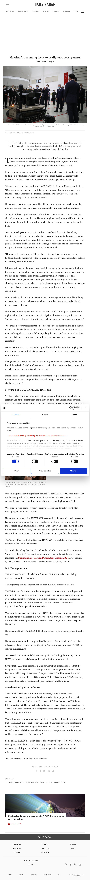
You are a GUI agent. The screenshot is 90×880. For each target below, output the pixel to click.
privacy (21, 874)
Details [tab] (45, 415)
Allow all (73, 471)
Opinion (45, 853)
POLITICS (17, 844)
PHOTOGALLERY (17, 824)
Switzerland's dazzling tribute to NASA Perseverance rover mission (36, 817)
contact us (47, 874)
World (73, 844)
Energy (46, 11)
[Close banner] (86, 408)
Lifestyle (45, 848)
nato (50, 782)
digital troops (59, 782)
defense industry (20, 782)
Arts (73, 848)
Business (10, 11)
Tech (76, 11)
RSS (59, 874)
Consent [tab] (15, 415)
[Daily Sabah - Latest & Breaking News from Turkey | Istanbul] (45, 4)
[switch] (35, 461)
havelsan (8, 782)
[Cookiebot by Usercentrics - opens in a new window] (71, 408)
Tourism (66, 11)
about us (33, 874)
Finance (56, 11)
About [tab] (74, 415)
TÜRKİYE (45, 844)
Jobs (10, 874)
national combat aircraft (37, 782)
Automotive (23, 11)
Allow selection (45, 471)
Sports (17, 853)
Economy (36, 11)
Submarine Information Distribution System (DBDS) (43, 558)
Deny (16, 471)
